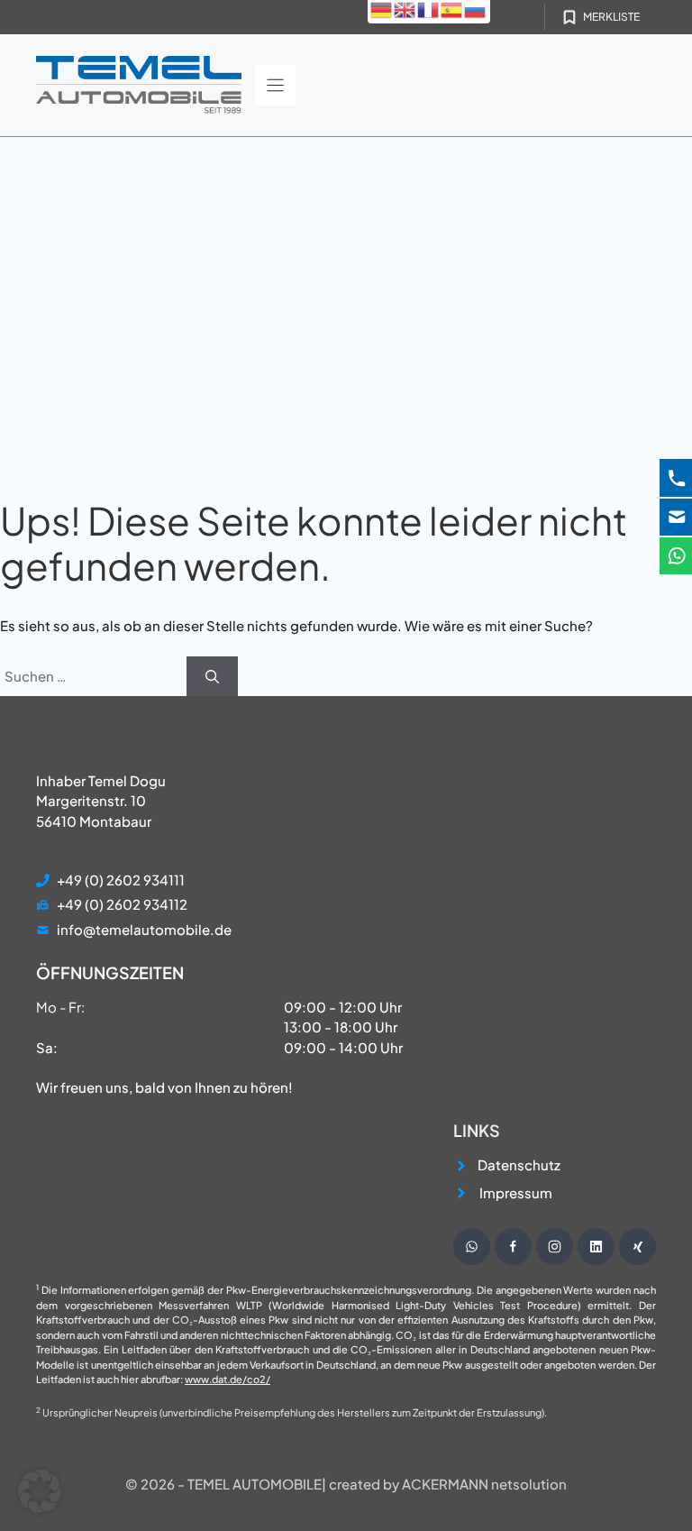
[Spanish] (452, 8)
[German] (382, 8)
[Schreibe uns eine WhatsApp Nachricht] (471, 1246)
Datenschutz (519, 1164)
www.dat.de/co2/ (227, 1379)
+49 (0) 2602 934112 (122, 903)
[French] (429, 8)
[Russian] (475, 8)
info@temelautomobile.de (144, 929)
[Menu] (275, 85)
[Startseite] (138, 85)
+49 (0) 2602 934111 (121, 879)
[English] (405, 8)
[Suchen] (212, 676)
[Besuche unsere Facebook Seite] (513, 1246)
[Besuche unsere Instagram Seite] (554, 1246)
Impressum (515, 1192)
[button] (39, 1491)
